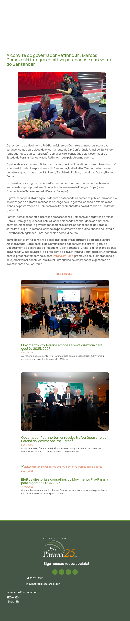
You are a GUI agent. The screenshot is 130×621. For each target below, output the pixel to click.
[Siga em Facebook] (55, 572)
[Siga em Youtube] (75, 572)
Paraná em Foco (63, 256)
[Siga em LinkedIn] (68, 572)
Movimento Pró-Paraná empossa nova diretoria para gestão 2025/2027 (61, 347)
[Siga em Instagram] (61, 572)
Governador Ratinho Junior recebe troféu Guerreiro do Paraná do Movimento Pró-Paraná (63, 439)
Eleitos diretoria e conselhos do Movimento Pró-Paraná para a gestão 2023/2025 (64, 481)
